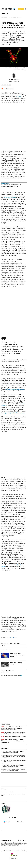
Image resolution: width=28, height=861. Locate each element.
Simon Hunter (13, 637)
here (21, 675)
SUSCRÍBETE (20, 8)
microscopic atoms (10, 198)
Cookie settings (16, 850)
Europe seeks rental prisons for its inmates (15, 736)
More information (4, 672)
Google (14, 17)
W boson (19, 96)
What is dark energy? (16, 662)
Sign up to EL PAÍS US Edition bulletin (11, 643)
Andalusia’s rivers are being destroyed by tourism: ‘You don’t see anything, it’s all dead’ (14, 770)
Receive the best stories (7, 792)
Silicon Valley (4, 17)
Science (4, 14)
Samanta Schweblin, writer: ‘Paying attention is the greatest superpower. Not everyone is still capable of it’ (11, 728)
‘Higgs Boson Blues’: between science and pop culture (11, 185)
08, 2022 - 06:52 (14, 81)
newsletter (4, 788)
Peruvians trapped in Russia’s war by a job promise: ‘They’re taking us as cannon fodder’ (13, 733)
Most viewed (4, 748)
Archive (3, 803)
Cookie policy (22, 850)
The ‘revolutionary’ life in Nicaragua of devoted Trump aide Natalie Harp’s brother (13, 752)
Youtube (10, 17)
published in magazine (14, 389)
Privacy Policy (10, 850)
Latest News (19, 17)
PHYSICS (3, 20)
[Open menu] (2, 9)
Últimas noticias (5, 724)
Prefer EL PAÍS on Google (8, 88)
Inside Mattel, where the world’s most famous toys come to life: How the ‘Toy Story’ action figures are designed (14, 756)
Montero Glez (12, 658)
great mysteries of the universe (15, 413)
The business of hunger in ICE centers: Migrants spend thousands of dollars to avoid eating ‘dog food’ (12, 741)
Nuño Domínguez (14, 79)
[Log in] (25, 9)
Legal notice (5, 850)
